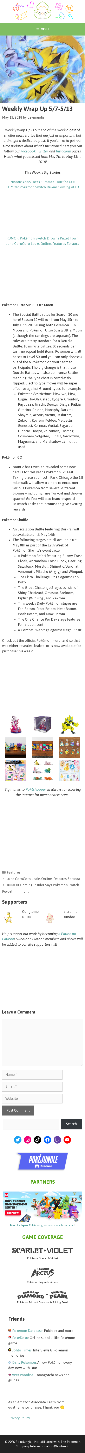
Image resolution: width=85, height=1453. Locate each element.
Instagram (63, 151)
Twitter (42, 151)
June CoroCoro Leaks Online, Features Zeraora (42, 244)
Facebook (28, 151)
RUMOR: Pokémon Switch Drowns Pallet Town (42, 238)
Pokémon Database (27, 1331)
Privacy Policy (19, 1418)
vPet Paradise (22, 1375)
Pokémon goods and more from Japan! (42, 1225)
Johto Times (22, 1350)
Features (13, 872)
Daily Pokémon (24, 1362)
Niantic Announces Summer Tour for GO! (42, 182)
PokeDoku (20, 1338)
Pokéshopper (36, 789)
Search (71, 1124)
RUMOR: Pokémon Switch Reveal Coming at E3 (42, 187)
